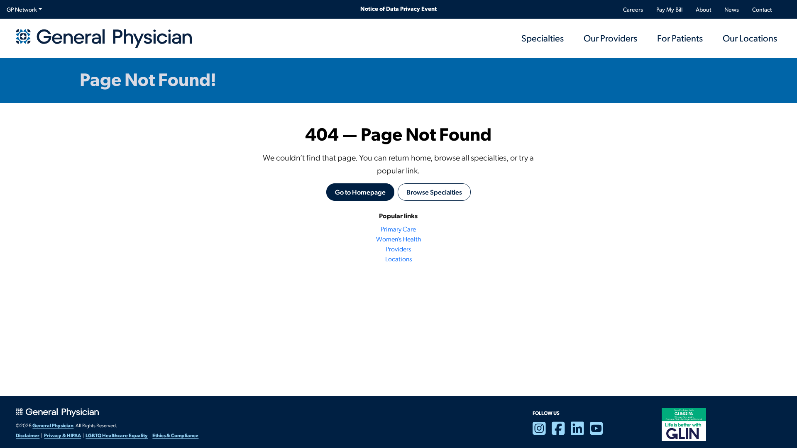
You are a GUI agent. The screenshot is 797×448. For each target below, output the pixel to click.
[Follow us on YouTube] (599, 432)
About (703, 9)
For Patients (680, 38)
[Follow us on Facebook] (561, 432)
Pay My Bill (669, 9)
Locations (398, 258)
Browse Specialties (434, 191)
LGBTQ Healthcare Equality (117, 435)
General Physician (52, 425)
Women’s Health (398, 238)
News (731, 9)
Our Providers (610, 38)
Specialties (542, 38)
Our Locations (750, 38)
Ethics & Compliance (175, 435)
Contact (762, 9)
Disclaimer (27, 435)
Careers (633, 9)
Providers (398, 248)
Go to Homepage (360, 191)
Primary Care (398, 228)
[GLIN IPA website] (684, 423)
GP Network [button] (22, 9)
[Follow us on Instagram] (542, 432)
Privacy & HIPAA (62, 435)
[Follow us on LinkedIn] (580, 432)
